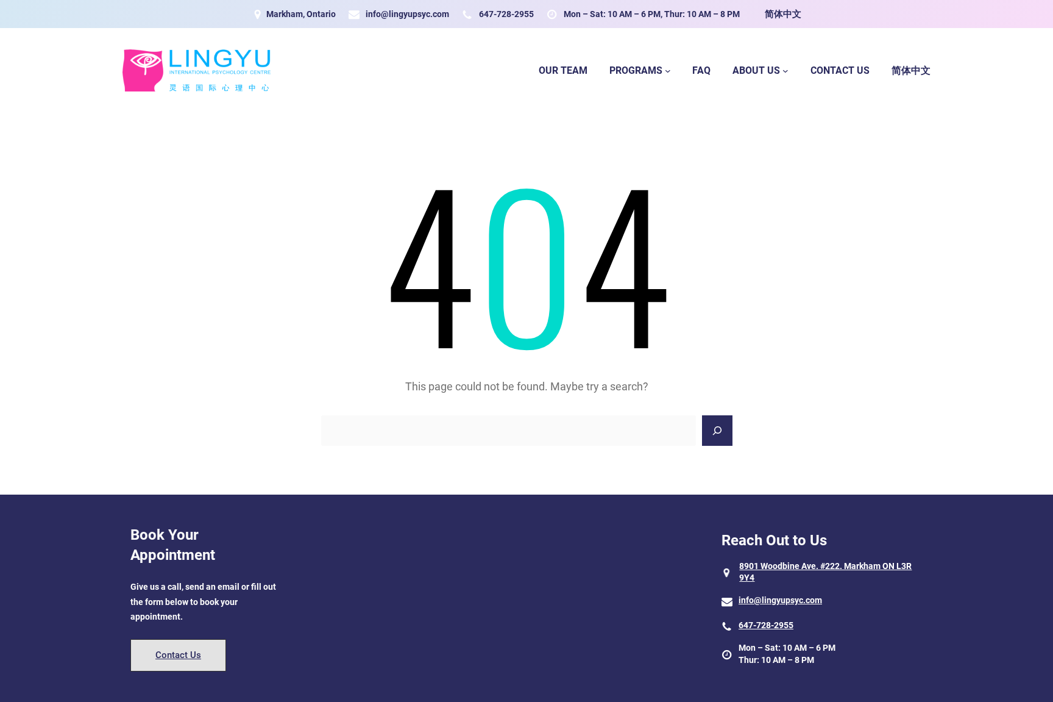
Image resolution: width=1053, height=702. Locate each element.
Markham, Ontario (301, 14)
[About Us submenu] (785, 71)
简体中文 (783, 14)
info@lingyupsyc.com (407, 14)
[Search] (717, 430)
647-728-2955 (506, 14)
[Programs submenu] (668, 71)
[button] (178, 655)
